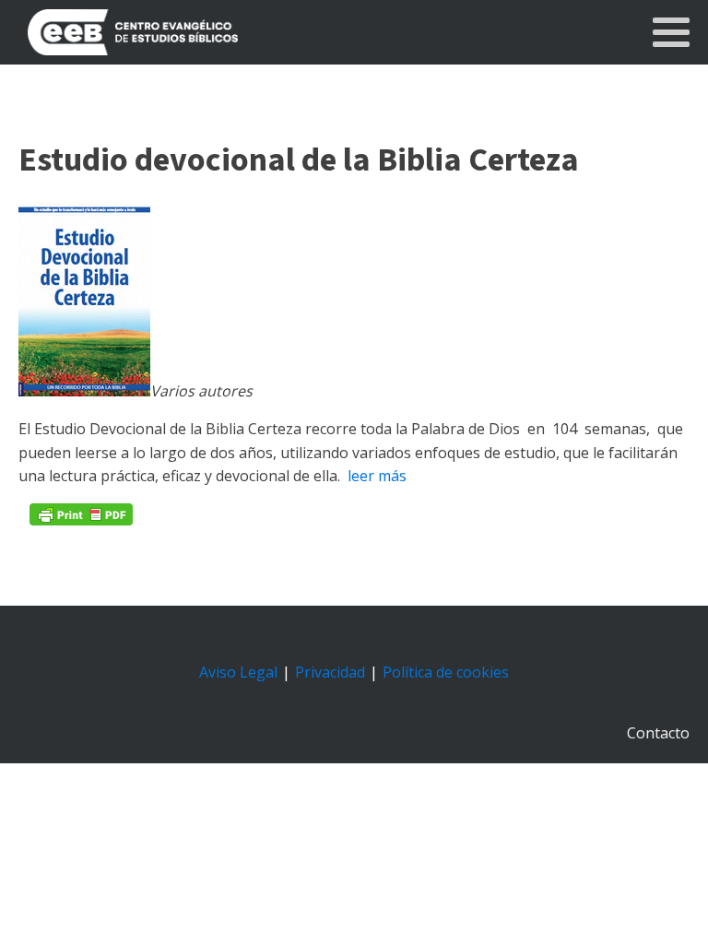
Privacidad (330, 672)
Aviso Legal (238, 672)
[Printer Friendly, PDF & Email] (81, 514)
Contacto (658, 733)
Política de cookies (446, 672)
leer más (375, 476)
